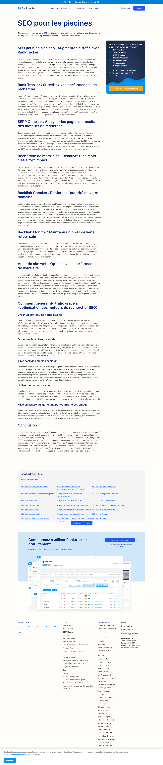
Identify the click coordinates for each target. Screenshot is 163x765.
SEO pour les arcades (29, 501)
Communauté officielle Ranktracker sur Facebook (37, 626)
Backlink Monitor (69, 642)
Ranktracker (27, 8)
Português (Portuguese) (106, 684)
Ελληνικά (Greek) (103, 707)
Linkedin (55, 626)
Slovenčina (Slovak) (104, 733)
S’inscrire (139, 8)
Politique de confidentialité (107, 629)
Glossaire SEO (68, 673)
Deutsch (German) (104, 662)
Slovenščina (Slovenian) (106, 736)
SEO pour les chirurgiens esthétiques (34, 486)
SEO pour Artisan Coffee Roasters (104, 501)
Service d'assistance (104, 651)
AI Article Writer (68, 648)
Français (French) (103, 668)
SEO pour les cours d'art (30, 505)
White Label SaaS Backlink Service (75, 660)
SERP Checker (68, 632)
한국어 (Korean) (103, 742)
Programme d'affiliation (71, 667)
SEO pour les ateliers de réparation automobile (109, 505)
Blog (90, 8)
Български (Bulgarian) (105, 697)
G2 (20, 633)
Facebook (20, 626)
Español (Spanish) (103, 665)
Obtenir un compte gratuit (120, 540)
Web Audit (66, 635)
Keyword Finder (68, 629)
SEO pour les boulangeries (30, 514)
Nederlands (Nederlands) (106, 678)
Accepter (10, 760)
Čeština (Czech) (103, 701)
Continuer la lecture (81, 523)
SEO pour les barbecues (30, 510)
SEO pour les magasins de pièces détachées (73, 505)
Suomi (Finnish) (102, 713)
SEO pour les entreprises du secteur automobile (74, 510)
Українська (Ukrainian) (105, 739)
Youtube (29, 626)
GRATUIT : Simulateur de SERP (74, 651)
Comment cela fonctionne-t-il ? (62, 8)
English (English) (103, 659)
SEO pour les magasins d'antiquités (105, 494)
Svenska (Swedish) (104, 688)
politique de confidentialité (14, 754)
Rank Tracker (68, 625)
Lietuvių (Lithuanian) (104, 723)
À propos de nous (127, 629)
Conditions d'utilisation (105, 625)
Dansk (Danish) (102, 704)
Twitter (46, 626)
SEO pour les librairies (100, 514)
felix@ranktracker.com (129, 648)
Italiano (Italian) (103, 672)
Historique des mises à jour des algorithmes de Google (78, 687)
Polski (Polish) (102, 681)
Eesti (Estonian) (103, 710)
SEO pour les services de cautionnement (71, 514)
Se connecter (126, 8)
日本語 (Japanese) (104, 675)
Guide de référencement (72, 676)
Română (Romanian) (104, 729)
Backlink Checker (69, 638)
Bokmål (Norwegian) (104, 746)
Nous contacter (127, 626)
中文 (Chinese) (102, 694)
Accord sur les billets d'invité (73, 683)
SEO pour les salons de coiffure (103, 510)
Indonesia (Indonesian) (105, 720)
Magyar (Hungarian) (104, 717)
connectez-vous (114, 544)
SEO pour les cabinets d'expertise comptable (37, 494)
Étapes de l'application (105, 647)
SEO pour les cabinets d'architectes (69, 501)
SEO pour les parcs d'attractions (104, 486)
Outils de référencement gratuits (74, 680)
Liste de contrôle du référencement (75, 645)
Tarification (81, 8)
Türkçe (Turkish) (103, 691)
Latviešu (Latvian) (103, 726)
